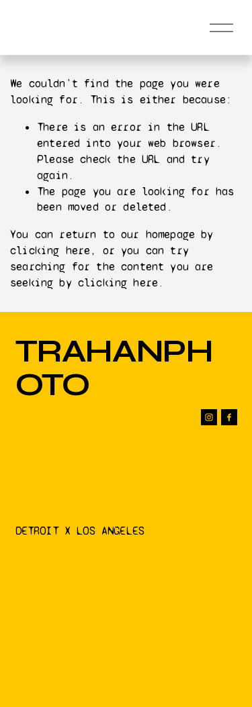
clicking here (50, 250)
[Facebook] (229, 417)
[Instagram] (209, 417)
